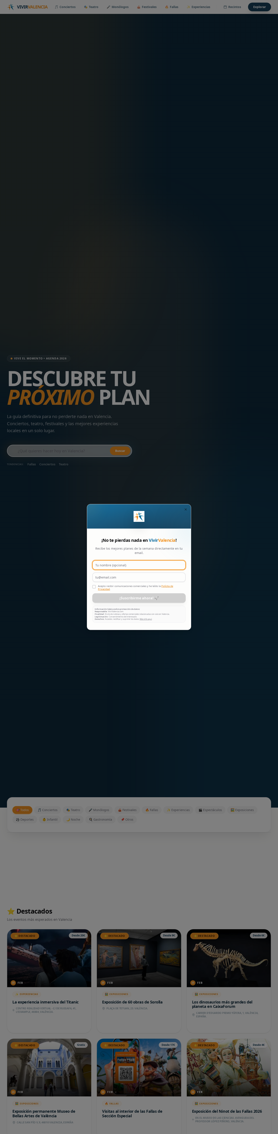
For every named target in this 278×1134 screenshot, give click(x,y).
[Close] (185, 509)
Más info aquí (146, 619)
